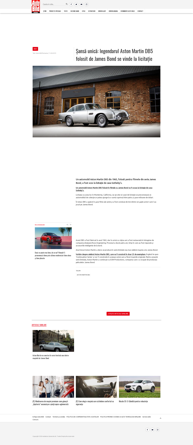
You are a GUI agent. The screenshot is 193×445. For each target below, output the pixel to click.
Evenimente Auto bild (128, 11)
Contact (140, 11)
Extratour (91, 11)
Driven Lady (102, 11)
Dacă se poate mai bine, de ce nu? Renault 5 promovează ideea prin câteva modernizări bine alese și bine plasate (53, 255)
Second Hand (74, 11)
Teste (66, 11)
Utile (83, 11)
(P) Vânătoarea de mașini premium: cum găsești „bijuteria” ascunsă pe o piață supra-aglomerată (50, 403)
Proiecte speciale (55, 11)
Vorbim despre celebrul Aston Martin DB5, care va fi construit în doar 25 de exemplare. (111, 254)
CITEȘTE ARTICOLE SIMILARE (118, 314)
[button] (67, 4)
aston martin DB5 (83, 275)
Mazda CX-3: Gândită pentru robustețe (133, 401)
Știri (44, 11)
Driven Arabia (113, 11)
